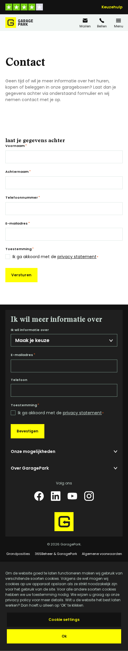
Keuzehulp (112, 7)
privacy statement (76, 257)
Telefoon (19, 380)
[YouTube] (72, 496)
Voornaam (16, 145)
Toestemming (19, 249)
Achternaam (18, 171)
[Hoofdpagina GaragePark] (19, 22)
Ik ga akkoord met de (55, 257)
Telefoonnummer (22, 197)
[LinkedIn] (55, 496)
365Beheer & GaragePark (56, 553)
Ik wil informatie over (30, 330)
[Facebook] (39, 496)
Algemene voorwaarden (102, 553)
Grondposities (18, 553)
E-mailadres (17, 223)
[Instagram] (89, 496)
